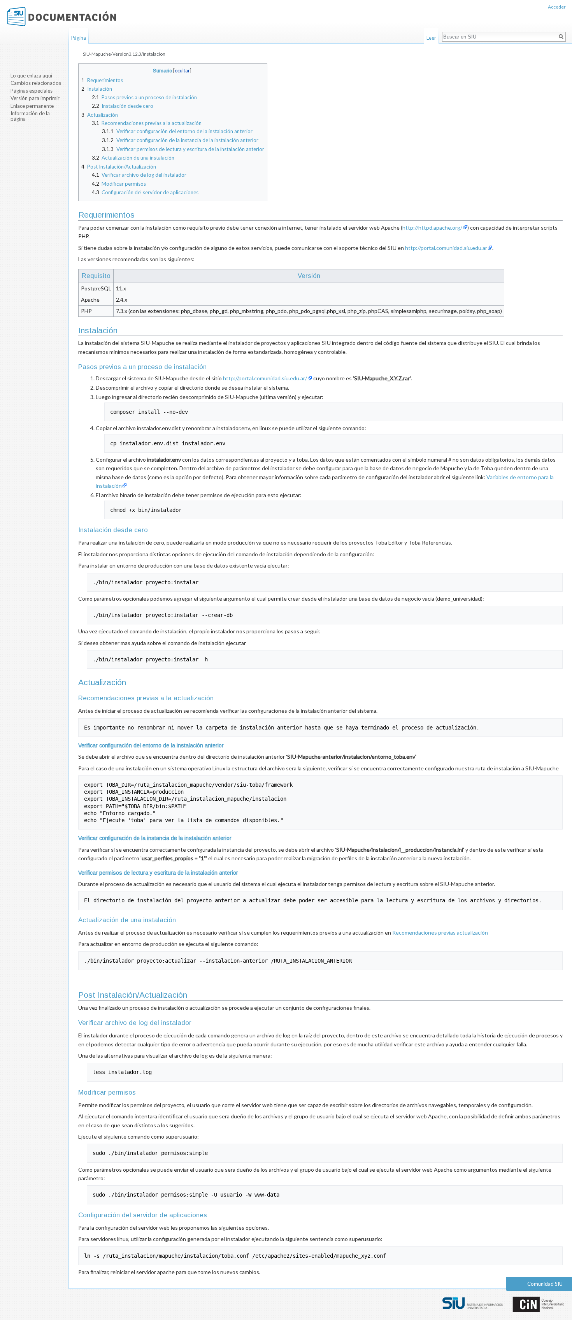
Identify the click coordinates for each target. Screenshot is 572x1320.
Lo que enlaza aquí (31, 75)
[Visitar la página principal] (61, 16)
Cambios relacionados (36, 83)
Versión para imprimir (35, 98)
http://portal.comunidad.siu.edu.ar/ (265, 378)
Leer (431, 38)
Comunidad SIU (545, 1284)
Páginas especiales (32, 91)
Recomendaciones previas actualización (440, 932)
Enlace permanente (32, 106)
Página (78, 38)
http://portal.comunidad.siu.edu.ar (446, 247)
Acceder (557, 7)
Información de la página (30, 116)
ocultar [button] (182, 71)
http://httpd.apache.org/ (432, 227)
